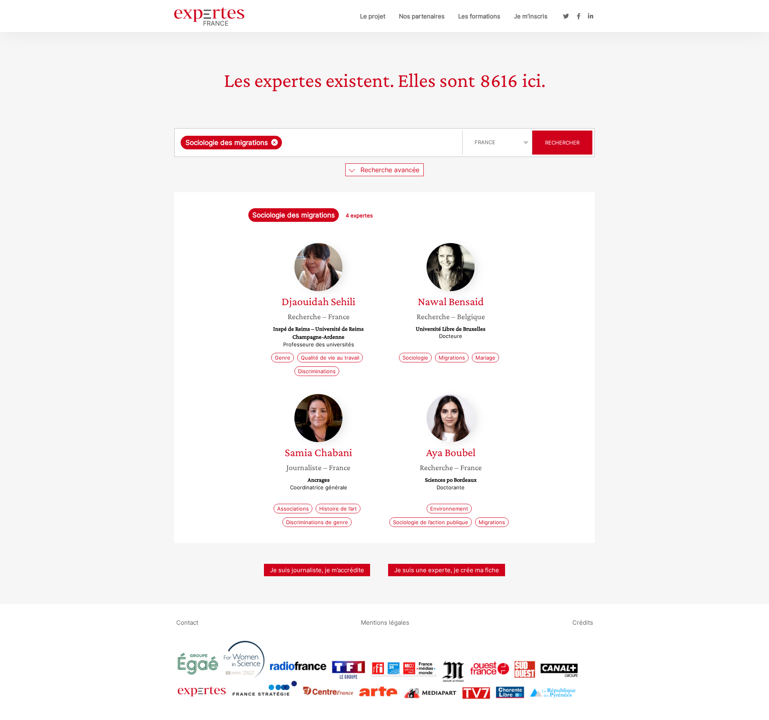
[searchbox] (364, 143)
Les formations (479, 16)
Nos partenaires (422, 16)
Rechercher (562, 142)
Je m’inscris (531, 16)
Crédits (582, 622)
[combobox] (319, 143)
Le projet (372, 16)
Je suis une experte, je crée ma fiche (446, 570)
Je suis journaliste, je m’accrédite (317, 570)
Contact (187, 622)
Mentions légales (385, 622)
